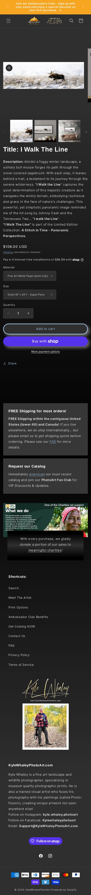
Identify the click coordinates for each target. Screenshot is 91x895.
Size (6, 286)
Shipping (8, 252)
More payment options (45, 351)
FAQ (11, 645)
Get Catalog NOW (21, 626)
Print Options (18, 607)
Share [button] (12, 363)
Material (8, 267)
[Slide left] (4, 132)
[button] (8, 20)
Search (13, 588)
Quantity (9, 304)
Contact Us (16, 636)
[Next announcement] (83, 7)
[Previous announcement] (7, 7)
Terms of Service (21, 664)
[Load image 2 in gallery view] (45, 131)
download (37, 474)
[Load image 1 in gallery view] (21, 131)
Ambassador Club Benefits (28, 617)
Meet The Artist (20, 597)
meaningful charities (45, 550)
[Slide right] (86, 132)
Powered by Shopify (64, 889)
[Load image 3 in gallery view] (69, 131)
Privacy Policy (19, 655)
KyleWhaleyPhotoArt (38, 889)
